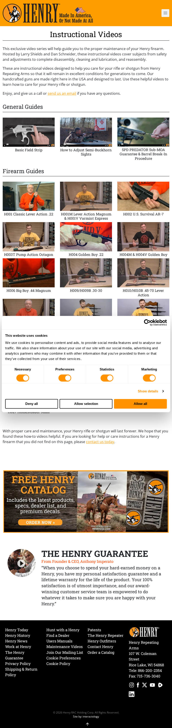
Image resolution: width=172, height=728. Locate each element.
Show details (148, 391)
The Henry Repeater (105, 635)
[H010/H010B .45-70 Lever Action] (143, 278)
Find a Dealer (57, 635)
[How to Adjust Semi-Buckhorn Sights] (86, 140)
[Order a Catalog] (86, 501)
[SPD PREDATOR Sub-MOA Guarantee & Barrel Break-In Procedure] (143, 140)
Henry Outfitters (102, 641)
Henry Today (16, 629)
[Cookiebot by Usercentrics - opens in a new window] (147, 322)
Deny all (31, 404)
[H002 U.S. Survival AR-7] (143, 202)
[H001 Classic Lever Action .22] (28, 202)
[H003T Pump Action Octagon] (28, 240)
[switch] (64, 378)
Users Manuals (59, 641)
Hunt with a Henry (63, 629)
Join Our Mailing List (64, 652)
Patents (94, 629)
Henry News (16, 641)
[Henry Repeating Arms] (48, 13)
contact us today (100, 441)
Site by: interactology (86, 716)
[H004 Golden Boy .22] (86, 240)
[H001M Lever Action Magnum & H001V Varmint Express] (86, 202)
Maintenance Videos (64, 646)
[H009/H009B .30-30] (86, 278)
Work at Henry (18, 646)
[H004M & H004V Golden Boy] (143, 240)
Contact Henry (100, 646)
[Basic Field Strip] (28, 140)
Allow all (140, 404)
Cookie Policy (58, 663)
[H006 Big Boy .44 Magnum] (28, 278)
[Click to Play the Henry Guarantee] (22, 563)
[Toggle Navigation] (165, 13)
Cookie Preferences (63, 658)
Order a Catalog (101, 652)
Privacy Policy (18, 663)
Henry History (17, 635)
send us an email (62, 93)
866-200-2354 (150, 670)
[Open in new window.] (131, 685)
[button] (152, 13)
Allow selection (86, 404)
